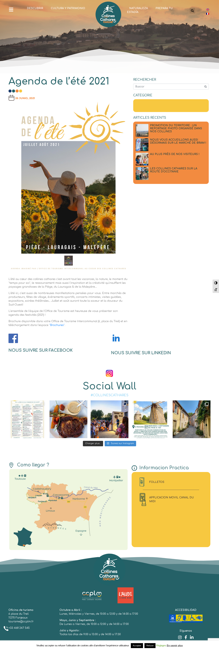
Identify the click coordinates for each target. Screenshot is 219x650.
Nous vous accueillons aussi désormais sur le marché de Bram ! (178, 141)
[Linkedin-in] (192, 637)
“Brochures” (57, 325)
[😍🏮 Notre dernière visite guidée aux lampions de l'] (109, 419)
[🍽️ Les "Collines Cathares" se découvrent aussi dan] (68, 419)
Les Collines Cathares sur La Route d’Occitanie (173, 170)
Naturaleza (138, 8)
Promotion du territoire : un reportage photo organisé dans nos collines (176, 128)
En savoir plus (175, 645)
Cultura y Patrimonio (68, 8)
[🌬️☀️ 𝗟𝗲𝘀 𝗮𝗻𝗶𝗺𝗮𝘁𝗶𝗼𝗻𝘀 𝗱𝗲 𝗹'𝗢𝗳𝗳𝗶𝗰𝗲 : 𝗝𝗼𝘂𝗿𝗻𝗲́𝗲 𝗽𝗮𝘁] (150, 419)
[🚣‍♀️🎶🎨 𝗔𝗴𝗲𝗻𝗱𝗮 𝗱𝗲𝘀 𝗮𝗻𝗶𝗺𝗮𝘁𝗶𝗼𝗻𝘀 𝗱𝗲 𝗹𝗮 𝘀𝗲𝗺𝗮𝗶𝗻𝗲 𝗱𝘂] (27, 419)
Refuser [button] (150, 645)
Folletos (156, 482)
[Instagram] (180, 637)
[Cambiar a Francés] (208, 14)
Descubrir (35, 8)
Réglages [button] (161, 645)
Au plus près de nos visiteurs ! (174, 154)
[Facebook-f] (186, 637)
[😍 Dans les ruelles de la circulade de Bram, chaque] (192, 419)
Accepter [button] (137, 645)
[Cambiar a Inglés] (208, 9)
